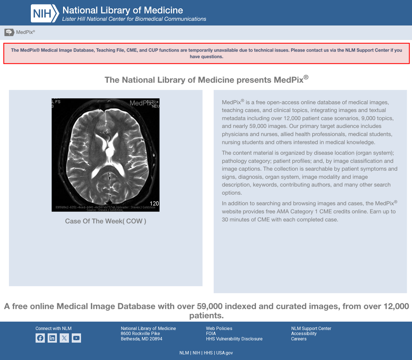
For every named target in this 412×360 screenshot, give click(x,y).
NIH (196, 353)
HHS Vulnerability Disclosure (234, 339)
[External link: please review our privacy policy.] (52, 337)
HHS (208, 353)
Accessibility (304, 333)
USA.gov (224, 353)
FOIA (211, 333)
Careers (299, 339)
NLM (184, 353)
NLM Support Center (311, 328)
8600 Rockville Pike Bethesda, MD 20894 (141, 336)
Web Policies (219, 328)
